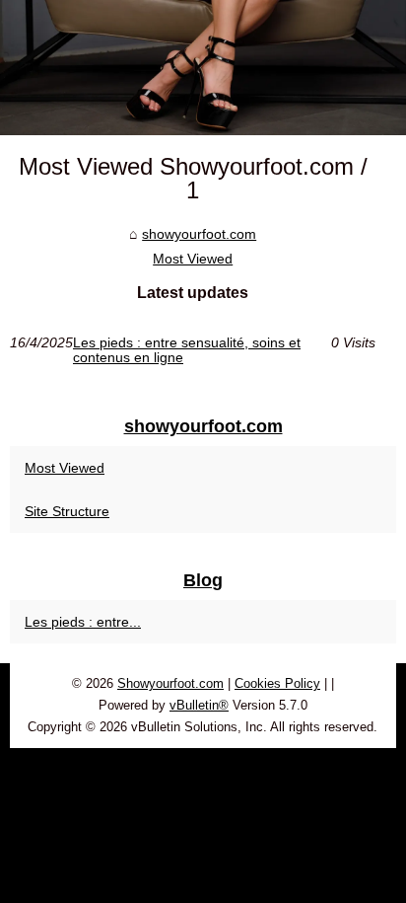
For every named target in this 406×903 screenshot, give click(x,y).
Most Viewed (193, 258)
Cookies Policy (277, 683)
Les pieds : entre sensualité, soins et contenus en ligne (187, 350)
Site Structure (67, 511)
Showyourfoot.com (170, 683)
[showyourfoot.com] (203, 67)
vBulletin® (199, 705)
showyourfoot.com (199, 234)
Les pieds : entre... (83, 622)
